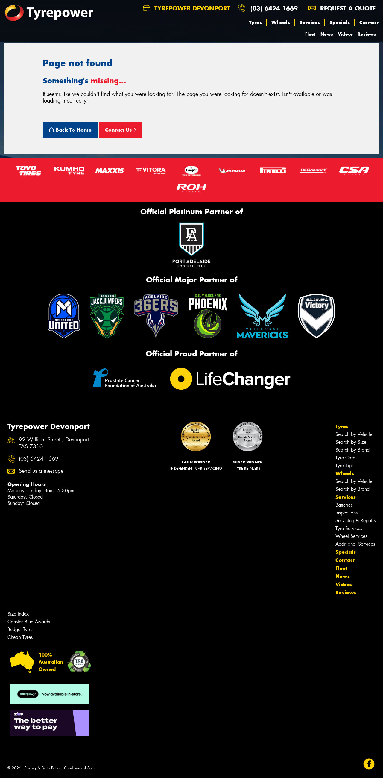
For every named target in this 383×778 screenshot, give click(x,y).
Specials (339, 22)
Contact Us (119, 130)
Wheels (280, 22)
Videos (345, 34)
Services (310, 22)
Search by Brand (352, 450)
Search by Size (350, 442)
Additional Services (355, 544)
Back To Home (73, 130)
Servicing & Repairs (355, 520)
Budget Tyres (20, 629)
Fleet (310, 34)
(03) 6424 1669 (274, 8)
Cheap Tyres (20, 637)
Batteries (343, 505)
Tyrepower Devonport (191, 8)
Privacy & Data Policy (43, 768)
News (326, 34)
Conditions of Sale (79, 768)
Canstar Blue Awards (28, 622)
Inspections (346, 513)
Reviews (367, 34)
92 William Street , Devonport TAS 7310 (54, 443)
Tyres (255, 22)
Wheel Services (351, 536)
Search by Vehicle (353, 434)
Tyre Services (348, 528)
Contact (369, 22)
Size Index (18, 614)
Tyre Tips (344, 465)
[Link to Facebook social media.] (369, 764)
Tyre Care (345, 458)
